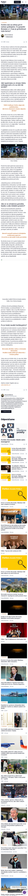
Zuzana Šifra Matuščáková (6, 851)
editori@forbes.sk (5, 385)
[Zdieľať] (24, 41)
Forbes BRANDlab (15, 471)
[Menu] (25, 2)
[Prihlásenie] (22, 2)
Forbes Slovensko (5, 444)
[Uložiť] (26, 41)
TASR (2, 710)
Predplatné (17, 2)
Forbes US (3, 805)
